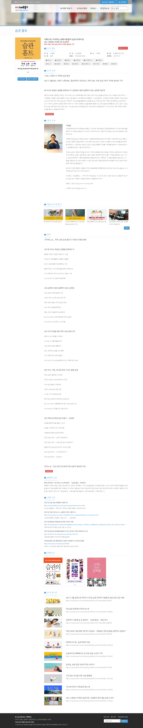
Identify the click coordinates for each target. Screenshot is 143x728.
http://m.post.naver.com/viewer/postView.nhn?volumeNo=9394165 (89, 634)
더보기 (127, 228)
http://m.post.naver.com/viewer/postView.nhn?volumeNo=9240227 (89, 600)
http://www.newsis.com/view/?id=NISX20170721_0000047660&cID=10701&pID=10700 (71, 515)
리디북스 (97, 64)
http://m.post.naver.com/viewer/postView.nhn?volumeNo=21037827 (89, 656)
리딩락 (114, 64)
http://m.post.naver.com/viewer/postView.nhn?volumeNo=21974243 (89, 645)
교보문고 (59, 60)
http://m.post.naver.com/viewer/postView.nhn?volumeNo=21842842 (89, 612)
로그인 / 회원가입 (108, 2)
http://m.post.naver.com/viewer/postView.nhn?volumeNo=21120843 (89, 689)
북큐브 (106, 64)
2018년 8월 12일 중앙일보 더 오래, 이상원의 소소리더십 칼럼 (64, 541)
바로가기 (124, 721)
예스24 (49, 60)
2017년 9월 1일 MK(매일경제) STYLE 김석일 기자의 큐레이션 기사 (66, 531)
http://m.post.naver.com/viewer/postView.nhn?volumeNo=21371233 (89, 678)
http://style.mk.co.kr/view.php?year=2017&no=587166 (61, 534)
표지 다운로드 (33, 79)
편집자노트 (104, 8)
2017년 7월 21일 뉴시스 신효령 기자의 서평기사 (60, 512)
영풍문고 (99, 60)
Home (17, 20)
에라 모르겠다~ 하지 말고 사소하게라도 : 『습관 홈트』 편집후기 (65, 483)
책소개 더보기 (50, 114)
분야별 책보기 (66, 8)
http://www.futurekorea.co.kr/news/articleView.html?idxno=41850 (64, 505)
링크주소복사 (123, 48)
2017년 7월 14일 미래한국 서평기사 (56, 502)
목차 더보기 (49, 471)
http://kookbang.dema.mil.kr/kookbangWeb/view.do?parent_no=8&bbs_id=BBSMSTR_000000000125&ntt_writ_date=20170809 (84, 524)
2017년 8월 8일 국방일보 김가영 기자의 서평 (58, 522)
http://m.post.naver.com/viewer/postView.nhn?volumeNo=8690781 (89, 623)
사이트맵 (123, 2)
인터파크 (77, 60)
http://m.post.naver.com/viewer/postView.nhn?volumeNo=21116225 (89, 701)
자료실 (93, 8)
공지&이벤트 (82, 8)
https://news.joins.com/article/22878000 (56, 543)
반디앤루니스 (88, 60)
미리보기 (22, 79)
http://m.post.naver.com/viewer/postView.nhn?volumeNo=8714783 (89, 667)
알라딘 (68, 60)
